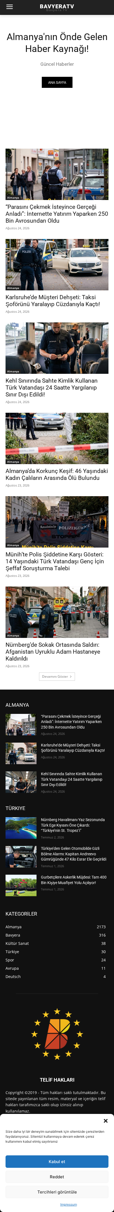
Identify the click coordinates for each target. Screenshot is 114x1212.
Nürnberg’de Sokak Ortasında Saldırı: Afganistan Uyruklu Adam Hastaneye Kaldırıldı (53, 652)
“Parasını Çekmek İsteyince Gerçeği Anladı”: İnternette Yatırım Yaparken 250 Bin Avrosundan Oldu (57, 214)
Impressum (68, 1204)
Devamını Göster (55, 676)
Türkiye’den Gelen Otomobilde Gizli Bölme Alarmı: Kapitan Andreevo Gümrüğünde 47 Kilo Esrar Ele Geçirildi (73, 853)
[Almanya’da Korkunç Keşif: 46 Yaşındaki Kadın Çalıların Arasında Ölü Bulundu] (57, 438)
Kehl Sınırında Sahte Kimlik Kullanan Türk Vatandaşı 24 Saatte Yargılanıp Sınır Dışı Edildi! (52, 387)
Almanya (13, 197)
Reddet (57, 1176)
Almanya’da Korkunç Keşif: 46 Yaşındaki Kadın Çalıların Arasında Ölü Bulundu (57, 474)
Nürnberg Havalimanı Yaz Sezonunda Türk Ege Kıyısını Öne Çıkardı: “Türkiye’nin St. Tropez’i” (73, 825)
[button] (105, 1121)
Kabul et (57, 1161)
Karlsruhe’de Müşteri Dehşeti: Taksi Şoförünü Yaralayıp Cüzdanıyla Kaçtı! (53, 300)
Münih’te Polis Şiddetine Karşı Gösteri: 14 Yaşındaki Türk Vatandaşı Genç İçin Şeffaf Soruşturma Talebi (55, 561)
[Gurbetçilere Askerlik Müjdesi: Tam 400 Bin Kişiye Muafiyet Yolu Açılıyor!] (21, 885)
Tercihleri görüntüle (57, 1192)
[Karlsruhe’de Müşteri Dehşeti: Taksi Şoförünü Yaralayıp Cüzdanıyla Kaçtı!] (57, 264)
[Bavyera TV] (57, 1034)
